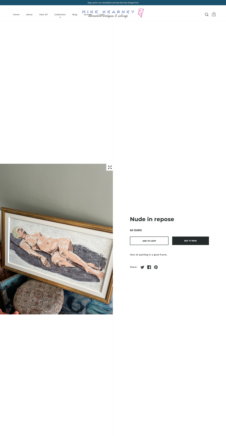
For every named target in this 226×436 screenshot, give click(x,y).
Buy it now (190, 241)
